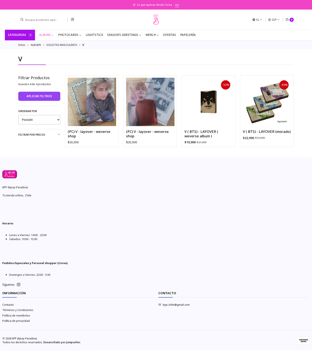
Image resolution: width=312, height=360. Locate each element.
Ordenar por (27, 111)
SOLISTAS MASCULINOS (61, 45)
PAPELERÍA (188, 35)
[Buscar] (21, 19)
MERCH (151, 35)
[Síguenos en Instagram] (72, 19)
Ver (177, 5)
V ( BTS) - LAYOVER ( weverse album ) (201, 133)
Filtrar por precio (31, 134)
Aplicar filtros (39, 96)
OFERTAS (169, 35)
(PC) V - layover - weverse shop (89, 133)
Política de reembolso (16, 315)
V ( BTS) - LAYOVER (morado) (267, 131)
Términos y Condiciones (17, 310)
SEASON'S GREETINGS (122, 35)
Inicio (21, 45)
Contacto (8, 305)
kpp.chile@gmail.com (176, 305)
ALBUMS (45, 35)
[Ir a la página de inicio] (156, 19)
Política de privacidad (16, 321)
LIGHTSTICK (94, 35)
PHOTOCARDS (68, 35)
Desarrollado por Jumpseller (61, 342)
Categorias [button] (17, 35)
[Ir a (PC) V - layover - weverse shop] (92, 102)
